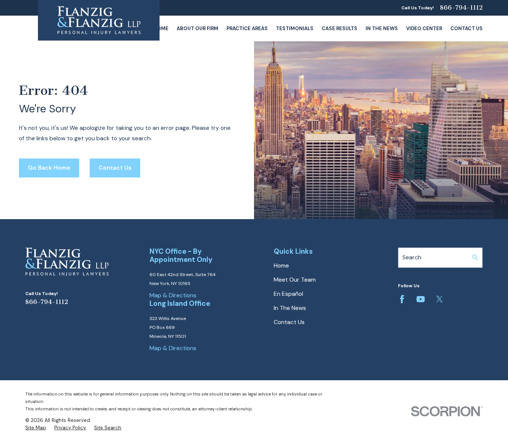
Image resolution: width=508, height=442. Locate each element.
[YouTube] (421, 299)
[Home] (99, 20)
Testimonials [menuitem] (295, 28)
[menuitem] (35, 428)
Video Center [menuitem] (424, 28)
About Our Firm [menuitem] (197, 28)
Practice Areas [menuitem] (247, 28)
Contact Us (115, 168)
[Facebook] (402, 299)
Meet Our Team (295, 280)
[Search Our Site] (475, 257)
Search (411, 257)
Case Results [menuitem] (339, 28)
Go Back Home (49, 168)
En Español (288, 294)
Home (281, 265)
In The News (290, 308)
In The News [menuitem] (382, 28)
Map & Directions (172, 295)
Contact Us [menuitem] (466, 28)
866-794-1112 (461, 8)
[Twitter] (439, 299)
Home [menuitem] (160, 28)
